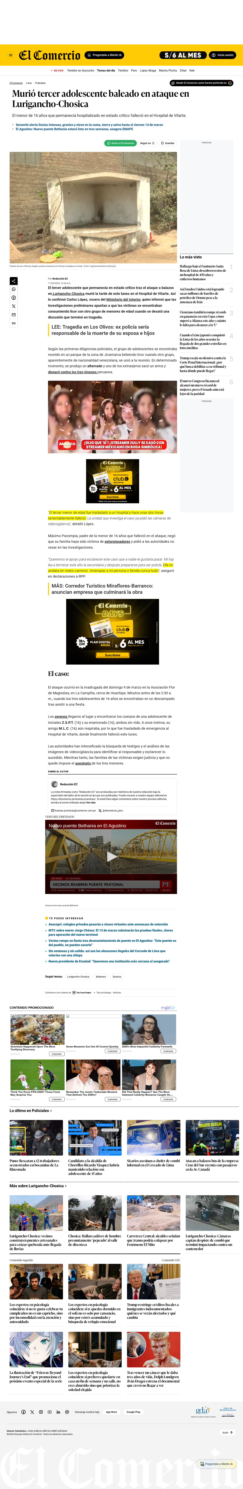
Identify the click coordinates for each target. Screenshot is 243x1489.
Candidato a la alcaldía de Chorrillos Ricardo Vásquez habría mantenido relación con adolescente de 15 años (93, 1166)
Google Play (133, 1412)
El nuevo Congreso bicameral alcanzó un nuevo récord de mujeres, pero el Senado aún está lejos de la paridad (202, 387)
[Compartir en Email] (14, 314)
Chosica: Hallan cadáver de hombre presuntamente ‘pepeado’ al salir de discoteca (94, 1240)
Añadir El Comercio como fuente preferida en (201, 82)
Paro (134, 70)
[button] (111, 856)
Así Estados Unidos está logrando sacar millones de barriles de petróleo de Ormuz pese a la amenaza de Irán (202, 295)
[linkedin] (58, 1412)
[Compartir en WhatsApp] (14, 289)
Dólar (183, 70)
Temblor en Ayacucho (80, 70)
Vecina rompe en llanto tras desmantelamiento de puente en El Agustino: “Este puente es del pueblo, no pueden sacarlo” (112, 943)
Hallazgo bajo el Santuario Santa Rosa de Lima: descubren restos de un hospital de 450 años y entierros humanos (203, 272)
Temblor (123, 70)
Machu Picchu (168, 70)
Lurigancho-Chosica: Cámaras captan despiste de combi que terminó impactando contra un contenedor (209, 1242)
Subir (225, 1432)
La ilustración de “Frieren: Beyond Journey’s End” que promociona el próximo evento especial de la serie (36, 1377)
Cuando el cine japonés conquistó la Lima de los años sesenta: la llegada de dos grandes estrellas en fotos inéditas (203, 341)
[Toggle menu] (11, 55)
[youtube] (49, 1412)
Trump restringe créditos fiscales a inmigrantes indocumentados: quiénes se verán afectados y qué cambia (153, 1310)
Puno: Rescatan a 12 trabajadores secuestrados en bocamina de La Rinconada (34, 1165)
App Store (111, 1412)
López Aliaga (148, 70)
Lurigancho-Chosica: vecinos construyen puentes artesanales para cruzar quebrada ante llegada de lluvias (35, 1242)
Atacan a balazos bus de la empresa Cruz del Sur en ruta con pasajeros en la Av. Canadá (212, 1165)
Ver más (91, 802)
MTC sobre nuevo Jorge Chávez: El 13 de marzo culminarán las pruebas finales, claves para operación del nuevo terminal (111, 932)
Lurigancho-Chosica (78, 976)
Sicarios (117, 976)
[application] (111, 857)
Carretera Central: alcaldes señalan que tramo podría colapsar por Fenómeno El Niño (153, 1240)
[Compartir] (14, 281)
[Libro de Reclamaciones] (228, 1412)
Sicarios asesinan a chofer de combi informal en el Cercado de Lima (153, 1162)
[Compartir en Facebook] (14, 297)
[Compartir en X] (14, 306)
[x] (32, 1412)
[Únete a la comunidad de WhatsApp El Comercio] (120, 143)
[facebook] (23, 1412)
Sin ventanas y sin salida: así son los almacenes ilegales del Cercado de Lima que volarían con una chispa (107, 953)
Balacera (101, 976)
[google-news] (67, 1412)
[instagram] (41, 1412)
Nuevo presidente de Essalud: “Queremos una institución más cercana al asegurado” (109, 961)
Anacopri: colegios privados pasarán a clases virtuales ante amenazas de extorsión (108, 924)
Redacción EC (60, 278)
